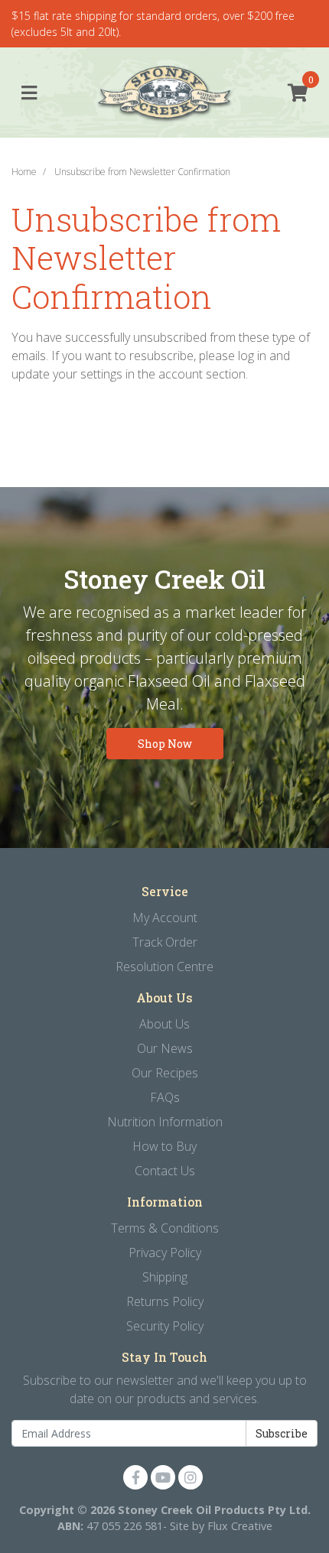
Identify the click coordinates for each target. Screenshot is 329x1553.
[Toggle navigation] (29, 93)
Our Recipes (165, 1072)
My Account (164, 917)
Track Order (164, 942)
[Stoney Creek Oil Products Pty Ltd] (165, 93)
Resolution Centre (164, 966)
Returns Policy (165, 1301)
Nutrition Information (165, 1121)
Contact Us (165, 1170)
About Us (164, 1023)
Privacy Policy (165, 1252)
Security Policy (165, 1325)
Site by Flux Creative (221, 1526)
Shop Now (165, 743)
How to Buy (164, 1146)
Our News (165, 1048)
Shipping (164, 1277)
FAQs (165, 1097)
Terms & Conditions (165, 1228)
